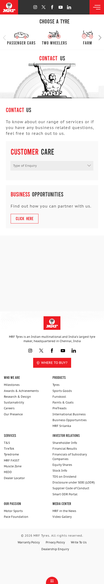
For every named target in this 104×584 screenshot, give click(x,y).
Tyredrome (11, 454)
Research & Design (17, 396)
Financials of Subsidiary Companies (69, 457)
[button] (100, 37)
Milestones (12, 385)
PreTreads (59, 408)
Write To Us (79, 542)
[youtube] (60, 7)
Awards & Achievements (21, 391)
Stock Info (59, 470)
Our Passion (12, 503)
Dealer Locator (14, 478)
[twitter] (43, 7)
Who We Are (12, 377)
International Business (69, 414)
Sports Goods (62, 391)
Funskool (59, 396)
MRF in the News (64, 511)
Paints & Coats (63, 402)
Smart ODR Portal (64, 494)
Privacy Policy (55, 542)
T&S (7, 443)
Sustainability (14, 402)
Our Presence (13, 414)
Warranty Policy (29, 542)
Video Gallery (62, 517)
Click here (24, 218)
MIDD (8, 472)
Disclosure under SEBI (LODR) (73, 482)
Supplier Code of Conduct (70, 488)
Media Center (61, 503)
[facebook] (52, 7)
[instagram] (35, 7)
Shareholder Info (64, 443)
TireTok (9, 448)
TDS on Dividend (64, 476)
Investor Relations (66, 435)
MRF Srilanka (61, 426)
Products (59, 377)
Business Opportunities (69, 420)
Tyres (55, 385)
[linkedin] (69, 7)
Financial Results (64, 448)
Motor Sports (13, 511)
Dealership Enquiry (55, 549)
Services (10, 435)
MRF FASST (11, 460)
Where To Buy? (54, 362)
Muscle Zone (13, 466)
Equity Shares (62, 465)
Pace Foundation (16, 517)
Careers (9, 408)
